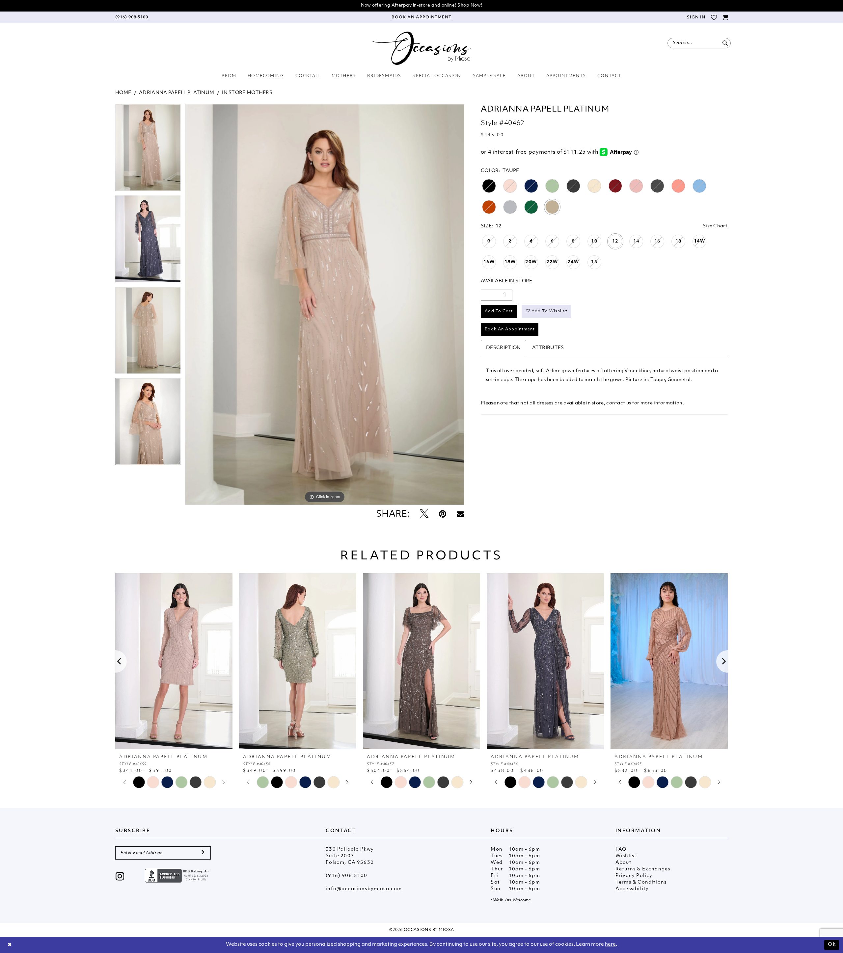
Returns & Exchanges (642, 869)
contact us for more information (644, 403)
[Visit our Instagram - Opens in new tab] (120, 877)
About (623, 862)
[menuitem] (131, 17)
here (610, 944)
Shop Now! (469, 5)
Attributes (548, 348)
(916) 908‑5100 (346, 875)
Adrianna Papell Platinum (176, 92)
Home (123, 92)
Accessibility (632, 889)
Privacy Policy (633, 875)
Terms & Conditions (640, 882)
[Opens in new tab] (178, 875)
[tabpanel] (147, 149)
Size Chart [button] (715, 226)
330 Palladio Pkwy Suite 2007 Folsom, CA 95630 (350, 856)
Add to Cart (499, 311)
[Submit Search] (725, 43)
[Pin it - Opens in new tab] (443, 514)
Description (503, 348)
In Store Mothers (247, 92)
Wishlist (626, 856)
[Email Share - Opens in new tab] (460, 514)
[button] (695, 17)
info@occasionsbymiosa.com (364, 889)
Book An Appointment (510, 329)
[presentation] (173, 661)
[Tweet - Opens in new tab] (424, 514)
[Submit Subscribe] (203, 853)
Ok (832, 944)
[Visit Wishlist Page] (714, 17)
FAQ (621, 849)
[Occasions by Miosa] (421, 48)
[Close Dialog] (10, 945)
